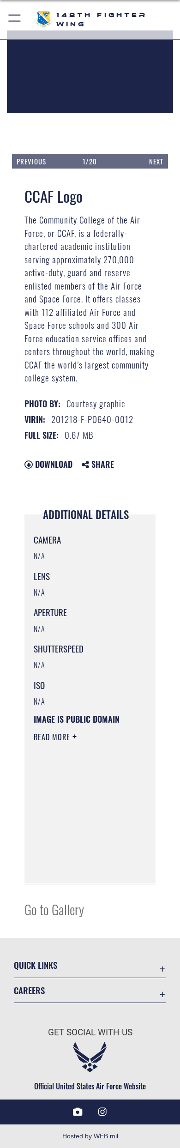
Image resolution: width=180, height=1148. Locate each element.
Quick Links (35, 965)
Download (52, 464)
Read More (53, 737)
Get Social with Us (90, 1032)
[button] (15, 19)
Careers (29, 990)
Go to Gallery (54, 909)
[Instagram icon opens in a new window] (102, 1112)
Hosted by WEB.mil (90, 1136)
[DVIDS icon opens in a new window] (77, 1112)
